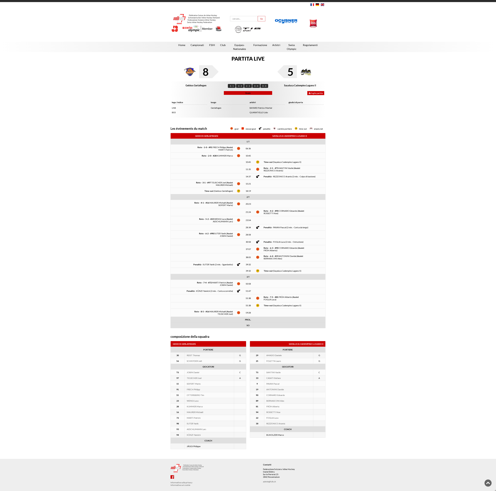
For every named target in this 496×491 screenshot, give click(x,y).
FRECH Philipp (193, 389)
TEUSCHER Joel (194, 378)
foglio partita (317, 93)
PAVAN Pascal (272, 383)
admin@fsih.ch (269, 481)
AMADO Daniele (274, 355)
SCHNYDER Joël (194, 361)
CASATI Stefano (273, 378)
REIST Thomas (193, 355)
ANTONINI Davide (275, 389)
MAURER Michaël (195, 412)
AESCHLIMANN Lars (196, 429)
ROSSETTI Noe (273, 412)
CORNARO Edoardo (275, 395)
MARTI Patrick (194, 418)
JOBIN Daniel (193, 372)
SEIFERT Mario (194, 383)
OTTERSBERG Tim (195, 395)
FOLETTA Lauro (273, 361)
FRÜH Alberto (272, 406)
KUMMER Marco (195, 406)
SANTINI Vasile (273, 372)
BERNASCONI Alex (275, 401)
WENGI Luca (192, 401)
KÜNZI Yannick (194, 435)
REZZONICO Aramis (275, 423)
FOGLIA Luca (272, 418)
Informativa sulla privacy (181, 482)
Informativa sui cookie (180, 485)
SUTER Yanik (193, 423)
